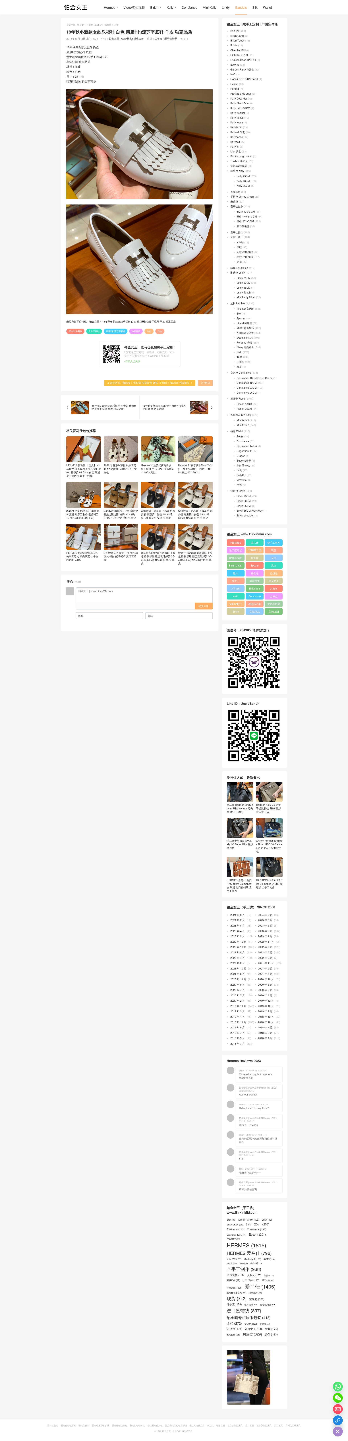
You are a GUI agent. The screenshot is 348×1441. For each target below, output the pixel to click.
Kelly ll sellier (237, 113)
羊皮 (160, 331)
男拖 (239, 261)
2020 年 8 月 (265, 984)
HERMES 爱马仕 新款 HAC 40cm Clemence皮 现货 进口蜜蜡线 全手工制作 (239, 885)
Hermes (109, 7)
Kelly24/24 (236, 127)
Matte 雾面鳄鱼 (245, 328)
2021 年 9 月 (265, 968)
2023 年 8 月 (237, 925)
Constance (189, 7)
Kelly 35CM (243, 185)
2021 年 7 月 (265, 973)
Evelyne (234, 64)
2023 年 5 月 (265, 925)
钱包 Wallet (236, 431)
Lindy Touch (244, 292)
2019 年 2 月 (265, 1011)
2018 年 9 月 (237, 1027)
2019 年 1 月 (237, 1016)
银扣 (235, 573)
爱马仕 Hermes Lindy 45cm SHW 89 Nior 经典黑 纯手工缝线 (240, 808)
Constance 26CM (247, 392)
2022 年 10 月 (238, 947)
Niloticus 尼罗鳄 (246, 332)
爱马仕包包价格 (119, 1425)
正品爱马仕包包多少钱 (176, 1425)
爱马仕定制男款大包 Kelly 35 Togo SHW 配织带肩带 (240, 844)
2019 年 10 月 (266, 1006)
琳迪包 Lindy (237, 272)
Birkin (154, 7)
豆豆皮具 (278, 1425)
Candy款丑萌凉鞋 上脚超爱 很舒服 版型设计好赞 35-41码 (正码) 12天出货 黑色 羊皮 (158, 514)
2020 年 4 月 (265, 995)
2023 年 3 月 (265, 931)
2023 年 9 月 (265, 920)
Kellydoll (235, 142)
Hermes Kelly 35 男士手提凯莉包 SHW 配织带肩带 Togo (268, 808)
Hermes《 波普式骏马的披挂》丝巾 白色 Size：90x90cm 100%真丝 (157, 468)
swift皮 (232, 1263)
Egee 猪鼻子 (244, 460)
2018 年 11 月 (238, 1022)
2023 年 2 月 (237, 936)
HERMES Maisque (241, 93)
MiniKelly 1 (243, 420)
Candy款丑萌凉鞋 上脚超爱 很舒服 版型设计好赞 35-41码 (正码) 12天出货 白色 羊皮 (195, 514)
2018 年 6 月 (265, 1033)
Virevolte (242, 480)
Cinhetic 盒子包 (239, 55)
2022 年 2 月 (237, 963)
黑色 (273, 565)
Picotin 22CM (244, 408)
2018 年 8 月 (265, 1027)
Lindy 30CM (243, 282)
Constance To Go (247, 446)
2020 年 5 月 (237, 995)
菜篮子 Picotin (238, 398)
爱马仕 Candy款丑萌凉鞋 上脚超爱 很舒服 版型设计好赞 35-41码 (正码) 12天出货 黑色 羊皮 (158, 558)
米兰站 (210, 1425)
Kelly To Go (237, 117)
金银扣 (265, 1324)
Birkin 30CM (244, 501)
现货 (273, 550)
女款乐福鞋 (94, 331)
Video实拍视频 (134, 7)
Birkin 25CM (244, 496)
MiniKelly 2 (243, 425)
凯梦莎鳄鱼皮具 (264, 1425)
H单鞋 (240, 242)
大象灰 (273, 588)
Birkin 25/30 (235, 1224)
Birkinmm (254, 588)
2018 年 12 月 (266, 1016)
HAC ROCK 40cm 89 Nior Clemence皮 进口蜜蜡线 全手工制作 (269, 883)
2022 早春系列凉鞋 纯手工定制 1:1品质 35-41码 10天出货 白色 (120, 468)
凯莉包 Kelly (237, 170)
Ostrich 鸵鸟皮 (245, 337)
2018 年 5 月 (237, 1038)
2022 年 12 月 (238, 941)
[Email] (338, 1409)
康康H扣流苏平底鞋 (115, 331)
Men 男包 (235, 151)
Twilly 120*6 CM (246, 211)
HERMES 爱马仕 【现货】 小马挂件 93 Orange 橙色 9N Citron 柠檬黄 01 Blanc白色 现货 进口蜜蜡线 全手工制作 (83, 470)
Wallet (267, 7)
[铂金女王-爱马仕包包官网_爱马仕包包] (76, 7)
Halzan (234, 84)
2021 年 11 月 (266, 963)
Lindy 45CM (243, 287)
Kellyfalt (234, 146)
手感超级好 (234, 1287)
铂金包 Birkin (237, 491)
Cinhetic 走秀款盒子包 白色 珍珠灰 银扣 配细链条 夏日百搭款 (121, 556)
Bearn (240, 436)
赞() (205, 382)
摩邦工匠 (249, 1425)
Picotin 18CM (244, 404)
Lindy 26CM (243, 278)
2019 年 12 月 (266, 1000)
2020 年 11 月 (238, 979)
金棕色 (273, 596)
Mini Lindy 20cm (246, 297)
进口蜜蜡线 (235, 550)
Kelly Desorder (238, 98)
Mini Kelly (209, 7)
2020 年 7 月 (237, 990)
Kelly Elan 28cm (239, 103)
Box (239, 313)
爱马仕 (254, 542)
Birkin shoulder (245, 515)
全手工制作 (273, 542)
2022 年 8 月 (237, 952)
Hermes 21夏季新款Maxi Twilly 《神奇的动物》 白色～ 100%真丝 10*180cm (195, 468)
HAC (233, 74)
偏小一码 (256, 1263)
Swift (239, 352)
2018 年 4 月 (265, 1038)
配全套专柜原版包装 (235, 558)
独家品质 (136, 331)
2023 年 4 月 (237, 931)
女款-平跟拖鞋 (245, 257)
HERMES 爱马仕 (255, 550)
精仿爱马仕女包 (155, 1425)
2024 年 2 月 (237, 920)
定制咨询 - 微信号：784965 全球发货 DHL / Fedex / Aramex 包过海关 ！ (150, 382)
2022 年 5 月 (265, 952)
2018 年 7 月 (237, 1033)
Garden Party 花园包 (242, 69)
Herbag (234, 88)
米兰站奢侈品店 (197, 1425)
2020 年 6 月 (265, 990)
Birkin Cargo (237, 36)
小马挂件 (236, 588)
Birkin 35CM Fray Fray (250, 510)
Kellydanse (236, 137)
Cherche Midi (238, 50)
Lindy (226, 7)
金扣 (273, 558)
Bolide (233, 45)
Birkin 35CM (244, 506)
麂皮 (239, 366)
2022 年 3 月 (265, 958)
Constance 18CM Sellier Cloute (255, 378)
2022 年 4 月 (237, 958)
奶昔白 (269, 1275)
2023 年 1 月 (265, 936)
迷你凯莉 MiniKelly (240, 415)
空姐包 (273, 573)
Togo (240, 357)
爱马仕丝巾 (236, 206)
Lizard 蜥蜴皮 (244, 323)
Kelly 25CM (243, 176)
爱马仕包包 (52, 1425)
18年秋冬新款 (75, 331)
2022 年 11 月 (266, 941)
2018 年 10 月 (266, 1022)
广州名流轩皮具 (293, 1425)
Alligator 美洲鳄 (245, 308)
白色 (149, 331)
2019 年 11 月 (238, 1006)
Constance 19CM (247, 382)
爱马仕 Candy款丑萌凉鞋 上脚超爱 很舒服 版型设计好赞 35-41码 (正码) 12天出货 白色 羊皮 (195, 558)
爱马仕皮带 (83, 1425)
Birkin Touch (237, 40)
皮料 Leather (95, 24)
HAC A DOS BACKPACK (244, 79)
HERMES (235, 542)
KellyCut (241, 475)
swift (235, 596)
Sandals (241, 7)
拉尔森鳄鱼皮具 (235, 1425)
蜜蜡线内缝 (273, 604)
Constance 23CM (247, 387)
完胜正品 (255, 611)
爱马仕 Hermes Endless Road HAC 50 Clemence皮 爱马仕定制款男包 (269, 846)
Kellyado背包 (237, 132)
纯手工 (235, 581)
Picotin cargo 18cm (241, 156)
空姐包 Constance (240, 372)
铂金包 (254, 573)
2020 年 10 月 (266, 979)
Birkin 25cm (235, 565)
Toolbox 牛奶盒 (239, 161)
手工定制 (268, 1280)
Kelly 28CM (243, 181)
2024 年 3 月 (265, 915)
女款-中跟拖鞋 (245, 252)
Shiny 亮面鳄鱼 (245, 347)
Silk (255, 7)
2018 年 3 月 (237, 1043)
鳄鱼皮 (254, 558)
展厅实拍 (235, 192)
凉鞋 (239, 247)
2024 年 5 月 (237, 915)
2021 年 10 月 (238, 968)
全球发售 (255, 581)
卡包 (239, 484)
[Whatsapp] (338, 1387)
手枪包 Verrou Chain (242, 196)
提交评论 (203, 606)
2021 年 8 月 (237, 973)
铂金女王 (81, 24)
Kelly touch (236, 122)
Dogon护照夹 (244, 451)
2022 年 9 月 (265, 947)
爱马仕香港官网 (236, 1292)
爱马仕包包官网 (68, 1425)
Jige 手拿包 (243, 465)
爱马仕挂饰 (236, 232)
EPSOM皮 (233, 1239)
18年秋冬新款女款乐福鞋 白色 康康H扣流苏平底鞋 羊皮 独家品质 (139, 321)
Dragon (241, 456)
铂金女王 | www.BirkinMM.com (126, 38)
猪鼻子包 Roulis (239, 268)
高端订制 (274, 611)
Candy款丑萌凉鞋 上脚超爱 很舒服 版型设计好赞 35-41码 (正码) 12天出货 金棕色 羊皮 (121, 514)
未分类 (234, 201)
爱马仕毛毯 (243, 226)
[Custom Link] (338, 1420)
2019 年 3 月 (237, 1011)
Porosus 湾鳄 (244, 342)
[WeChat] (338, 1398)
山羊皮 (108, 24)
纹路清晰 (251, 1304)
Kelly (170, 7)
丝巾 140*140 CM (247, 216)
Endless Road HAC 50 (243, 60)
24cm (231, 1219)
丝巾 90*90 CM (245, 221)
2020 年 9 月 (237, 984)
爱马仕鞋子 (170, 38)
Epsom (241, 318)
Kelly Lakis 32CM (240, 108)
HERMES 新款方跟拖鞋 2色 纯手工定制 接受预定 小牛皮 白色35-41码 (82, 556)
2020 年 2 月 (237, 1000)
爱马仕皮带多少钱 (100, 1425)
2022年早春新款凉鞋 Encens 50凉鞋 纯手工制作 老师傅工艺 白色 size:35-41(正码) (82, 514)
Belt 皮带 (235, 31)
